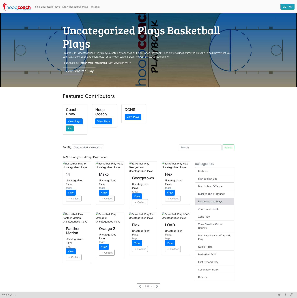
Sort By (67, 147)
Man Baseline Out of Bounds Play (214, 237)
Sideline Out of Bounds (211, 193)
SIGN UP (287, 6)
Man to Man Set (207, 178)
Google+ (291, 295)
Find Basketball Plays (47, 6)
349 (147, 286)
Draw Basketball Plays (75, 6)
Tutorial (95, 6)
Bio (70, 128)
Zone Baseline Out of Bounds (210, 226)
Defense (203, 277)
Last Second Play (208, 261)
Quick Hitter (205, 246)
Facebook (285, 295)
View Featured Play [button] (79, 71)
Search (228, 147)
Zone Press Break (208, 209)
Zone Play (204, 216)
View (71, 192)
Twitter (279, 295)
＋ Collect (74, 198)
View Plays (74, 121)
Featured (203, 171)
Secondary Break (208, 269)
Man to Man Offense (210, 186)
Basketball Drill (207, 254)
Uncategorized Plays (210, 201)
